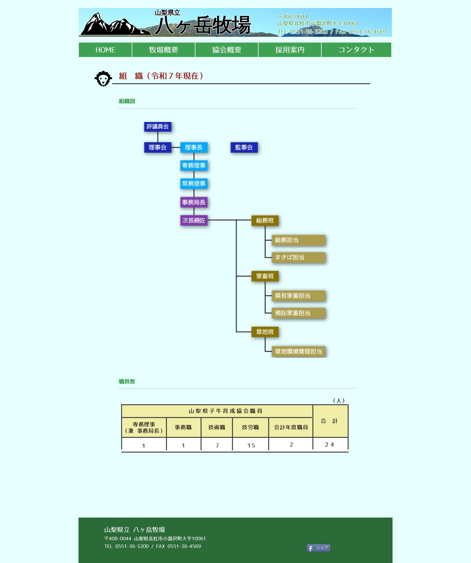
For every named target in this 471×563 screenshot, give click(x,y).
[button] (163, 50)
